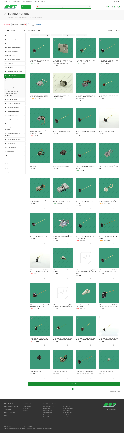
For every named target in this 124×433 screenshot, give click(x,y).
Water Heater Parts (67, 410)
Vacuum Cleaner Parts (68, 408)
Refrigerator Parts (47, 408)
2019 (80, 135)
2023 (103, 133)
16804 (108, 240)
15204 (80, 100)
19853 (103, 375)
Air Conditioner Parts (67, 412)
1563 (84, 170)
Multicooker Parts (66, 406)
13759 (34, 238)
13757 (57, 133)
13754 (37, 308)
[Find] (89, 7)
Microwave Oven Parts (48, 414)
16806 (39, 98)
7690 (57, 65)
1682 (34, 373)
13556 (57, 240)
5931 (38, 63)
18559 (34, 203)
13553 (103, 170)
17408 (57, 308)
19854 (34, 168)
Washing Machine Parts (48, 406)
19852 (57, 273)
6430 (84, 63)
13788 (83, 308)
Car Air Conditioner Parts (68, 414)
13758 (80, 341)
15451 (37, 135)
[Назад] (5, 15)
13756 (103, 273)
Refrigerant (65, 416)
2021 (37, 273)
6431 (61, 203)
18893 (103, 98)
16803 (107, 63)
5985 (61, 98)
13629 (80, 275)
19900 (80, 375)
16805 (83, 240)
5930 (103, 341)
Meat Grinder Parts (47, 410)
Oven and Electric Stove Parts (50, 416)
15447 (108, 203)
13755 (80, 205)
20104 (57, 375)
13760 (57, 341)
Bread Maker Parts (47, 412)
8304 (57, 168)
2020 (103, 308)
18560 (37, 341)
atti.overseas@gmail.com (110, 409)
